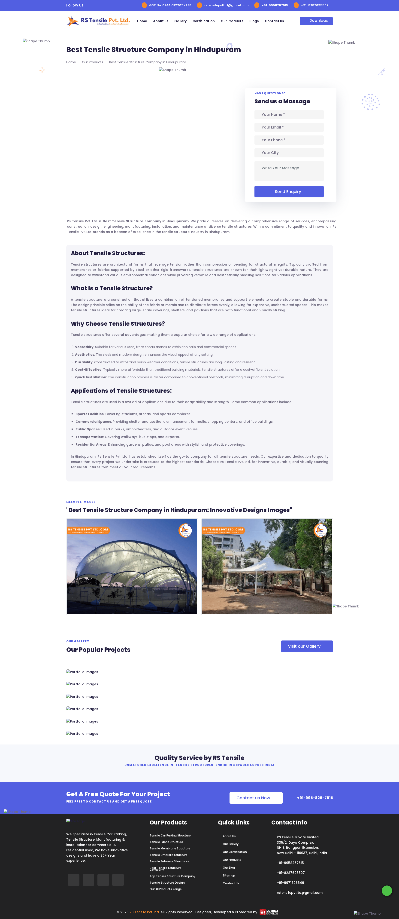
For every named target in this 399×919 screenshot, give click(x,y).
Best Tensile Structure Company (165, 869)
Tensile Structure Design (167, 883)
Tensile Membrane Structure (170, 848)
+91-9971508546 (290, 882)
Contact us (274, 21)
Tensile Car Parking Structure (170, 835)
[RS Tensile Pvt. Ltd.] (108, 734)
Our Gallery (231, 844)
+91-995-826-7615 (314, 797)
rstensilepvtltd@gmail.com (226, 5)
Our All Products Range (166, 889)
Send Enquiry (288, 191)
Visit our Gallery (304, 646)
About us (160, 21)
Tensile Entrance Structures (169, 861)
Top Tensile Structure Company (172, 876)
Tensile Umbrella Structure (168, 855)
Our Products (232, 21)
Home (142, 21)
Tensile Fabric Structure (166, 842)
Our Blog (229, 867)
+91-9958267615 (275, 5)
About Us (229, 836)
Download (318, 20)
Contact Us (231, 883)
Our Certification (235, 852)
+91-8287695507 (314, 5)
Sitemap (229, 875)
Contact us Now (253, 798)
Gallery (180, 21)
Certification (204, 21)
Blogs (254, 21)
